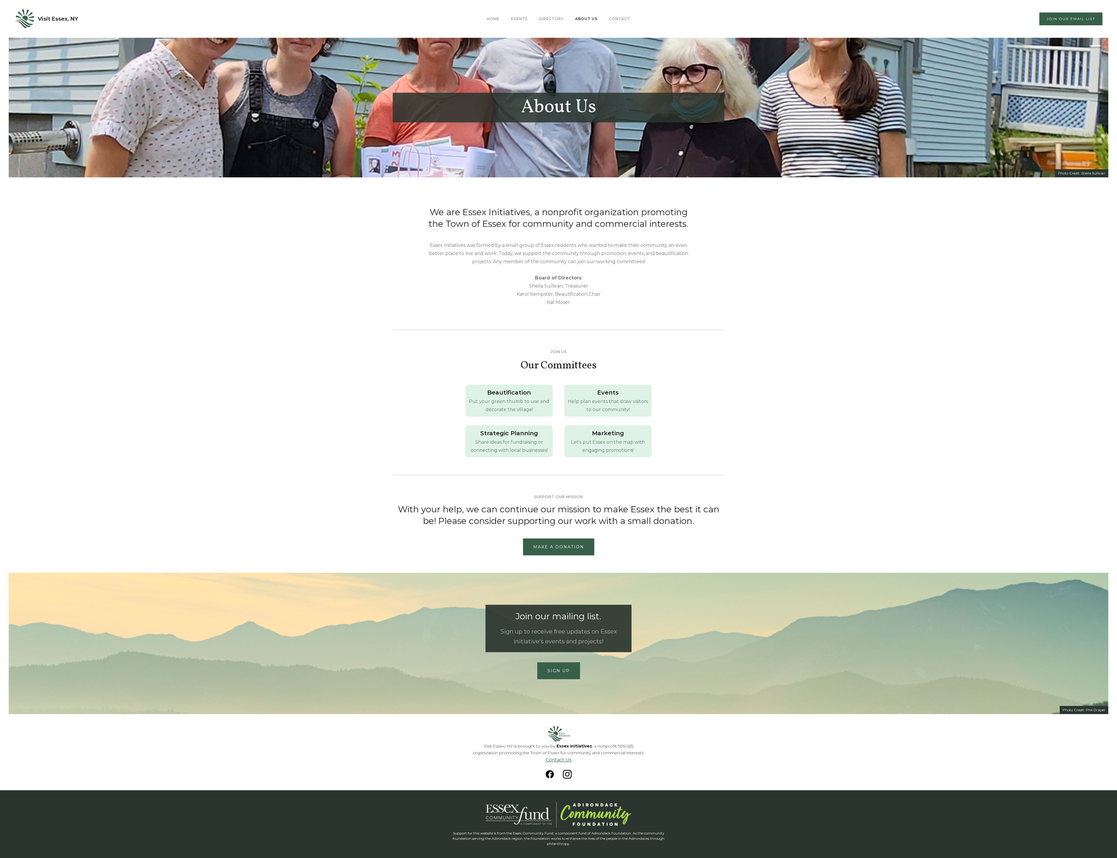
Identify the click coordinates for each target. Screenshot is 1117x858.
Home (493, 19)
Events (519, 19)
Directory (551, 19)
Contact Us (558, 760)
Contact (619, 19)
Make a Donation (558, 547)
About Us (586, 19)
